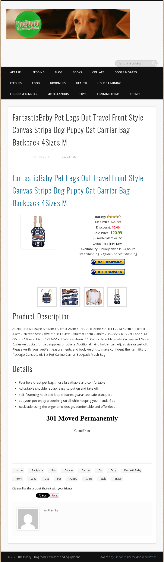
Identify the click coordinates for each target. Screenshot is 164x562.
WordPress (149, 557)
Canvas (68, 470)
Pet (59, 478)
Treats (135, 94)
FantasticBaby (132, 470)
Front (19, 478)
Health (81, 83)
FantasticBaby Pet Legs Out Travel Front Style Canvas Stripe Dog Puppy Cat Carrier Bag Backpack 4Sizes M (78, 190)
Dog (113, 470)
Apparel (16, 72)
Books (77, 72)
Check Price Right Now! (107, 243)
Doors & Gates (126, 72)
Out (46, 478)
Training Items (108, 94)
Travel (118, 478)
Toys (82, 94)
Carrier (86, 470)
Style (103, 478)
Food (36, 83)
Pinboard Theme (125, 557)
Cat (100, 470)
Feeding (16, 83)
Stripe (88, 478)
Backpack (37, 470)
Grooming (58, 83)
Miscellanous (58, 94)
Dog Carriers (69, 157)
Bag (53, 470)
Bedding (38, 72)
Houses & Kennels (23, 94)
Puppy (73, 478)
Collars (98, 72)
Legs (33, 478)
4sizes (19, 470)
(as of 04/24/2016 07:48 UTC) (107, 238)
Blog (58, 72)
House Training (109, 83)
